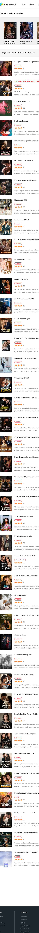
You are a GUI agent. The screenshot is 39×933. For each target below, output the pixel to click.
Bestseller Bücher (25, 926)
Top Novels (23, 916)
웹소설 (22, 923)
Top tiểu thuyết (24, 929)
